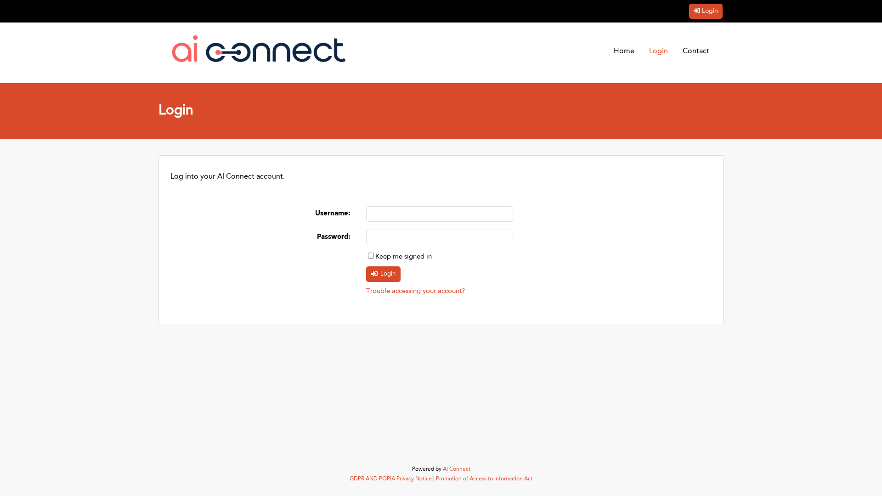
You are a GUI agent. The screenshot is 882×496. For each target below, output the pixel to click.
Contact (696, 51)
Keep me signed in (403, 257)
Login (710, 11)
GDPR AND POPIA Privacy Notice (391, 479)
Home (624, 51)
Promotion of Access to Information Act (484, 479)
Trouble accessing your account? (415, 291)
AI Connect (456, 469)
